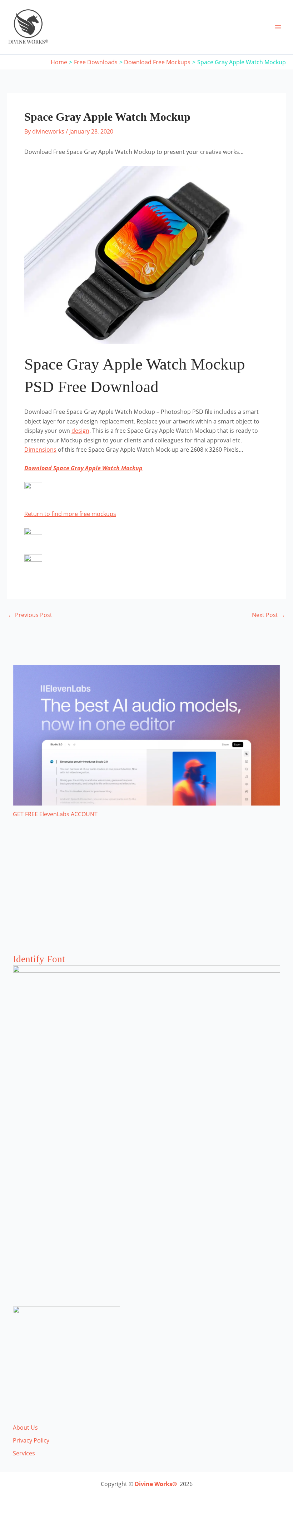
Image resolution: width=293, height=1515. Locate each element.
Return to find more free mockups (70, 514)
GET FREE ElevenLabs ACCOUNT (55, 814)
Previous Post (30, 615)
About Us (25, 1427)
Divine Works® (156, 1484)
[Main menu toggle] (278, 27)
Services (24, 1453)
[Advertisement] (146, 893)
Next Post (268, 615)
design (80, 431)
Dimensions (40, 449)
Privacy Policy (31, 1440)
